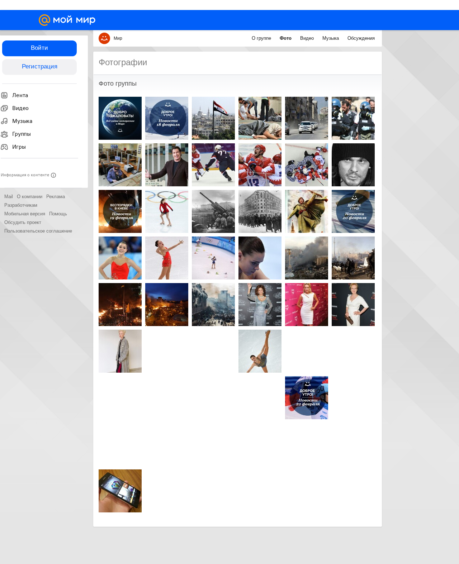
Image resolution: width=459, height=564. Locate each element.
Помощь (58, 213)
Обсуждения (361, 38)
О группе (262, 38)
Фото (286, 38)
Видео (307, 38)
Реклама (55, 196)
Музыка (331, 38)
